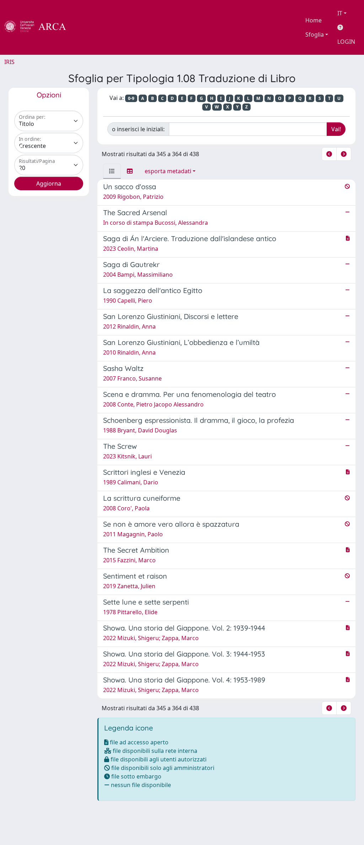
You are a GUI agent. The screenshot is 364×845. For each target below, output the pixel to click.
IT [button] (339, 13)
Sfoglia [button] (314, 34)
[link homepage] (39, 27)
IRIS (9, 62)
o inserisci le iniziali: (138, 129)
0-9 (131, 98)
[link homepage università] (85, 27)
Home (313, 20)
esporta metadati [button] (168, 171)
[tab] (112, 171)
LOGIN (346, 42)
